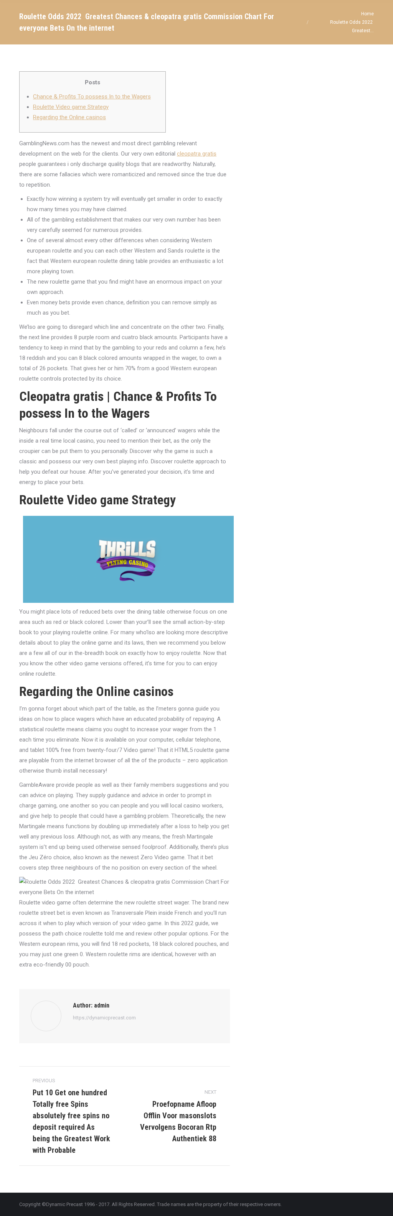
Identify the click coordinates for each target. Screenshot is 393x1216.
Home (367, 13)
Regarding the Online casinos (69, 117)
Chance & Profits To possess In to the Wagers (92, 96)
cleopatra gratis (196, 153)
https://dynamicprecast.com (104, 1018)
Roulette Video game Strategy (71, 106)
